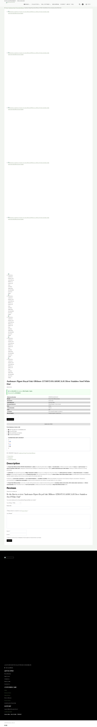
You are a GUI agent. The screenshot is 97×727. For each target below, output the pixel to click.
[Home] (4, 7)
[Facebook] (4, 725)
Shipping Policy (7, 692)
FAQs (5, 690)
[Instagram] (6, 725)
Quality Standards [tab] (12, 459)
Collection (35, 4)
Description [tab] (10, 456)
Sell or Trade (45, 4)
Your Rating (9, 502)
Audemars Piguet (22, 453)
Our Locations (9, 668)
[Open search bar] (79, 4)
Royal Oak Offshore (31, 453)
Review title (9, 505)
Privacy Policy (24, 510)
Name (8, 531)
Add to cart (10, 419)
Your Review (9, 513)
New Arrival (55, 4)
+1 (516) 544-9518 (8, 711)
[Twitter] (5, 725)
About (68, 4)
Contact (62, 4)
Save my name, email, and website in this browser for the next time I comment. (24, 537)
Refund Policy (7, 695)
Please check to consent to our (18, 510)
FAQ (72, 4)
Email (8, 534)
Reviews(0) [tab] (10, 457)
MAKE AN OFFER (48, 424)
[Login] (82, 4)
